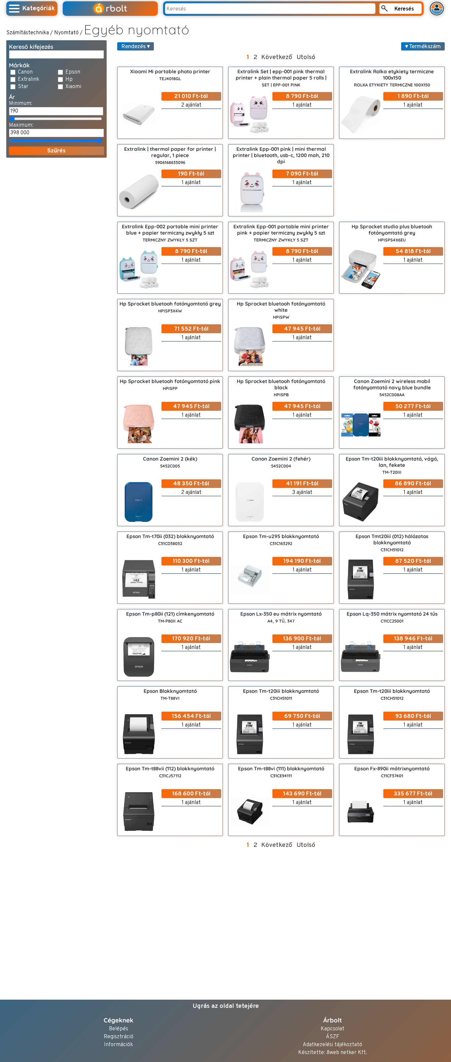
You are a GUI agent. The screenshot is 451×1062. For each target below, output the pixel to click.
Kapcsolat (332, 1029)
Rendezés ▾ (135, 46)
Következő (276, 57)
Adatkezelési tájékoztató (332, 1045)
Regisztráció (118, 1037)
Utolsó (305, 57)
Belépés (118, 1029)
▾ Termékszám (423, 46)
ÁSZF (332, 1037)
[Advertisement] (56, 262)
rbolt (111, 9)
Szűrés (56, 151)
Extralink (28, 79)
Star (23, 86)
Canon (25, 72)
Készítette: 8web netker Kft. (332, 1053)
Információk (118, 1045)
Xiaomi (73, 86)
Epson (72, 72)
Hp (69, 79)
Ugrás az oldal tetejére (225, 1006)
